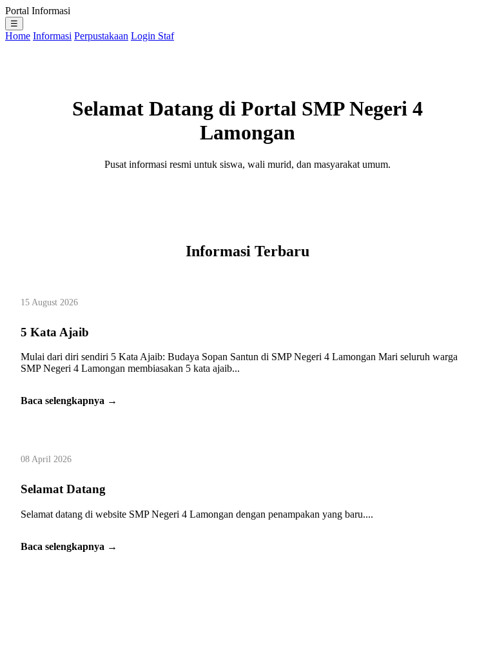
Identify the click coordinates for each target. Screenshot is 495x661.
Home (17, 35)
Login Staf (152, 35)
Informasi (52, 35)
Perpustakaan (101, 35)
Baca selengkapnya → (69, 400)
